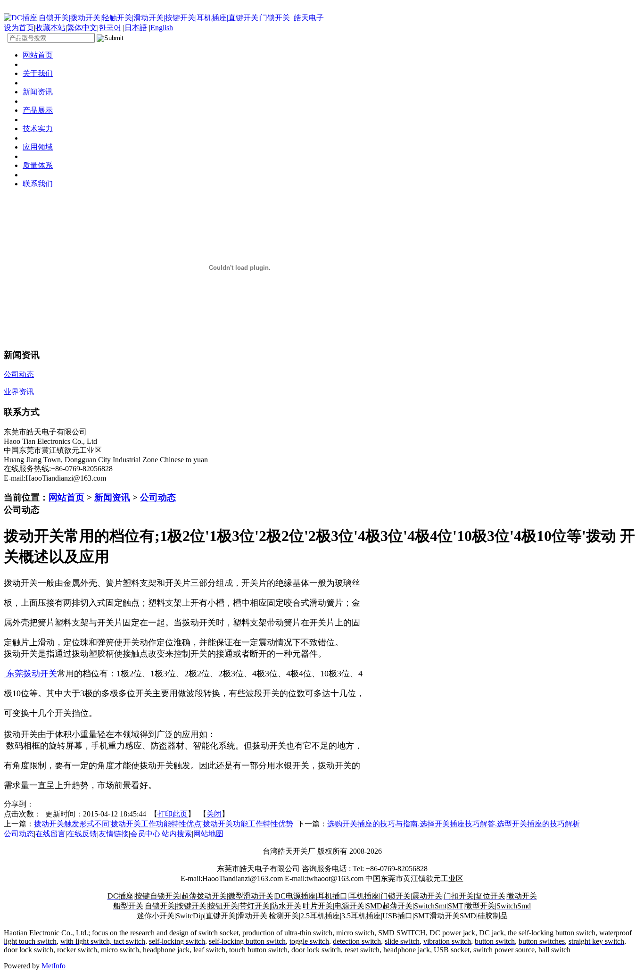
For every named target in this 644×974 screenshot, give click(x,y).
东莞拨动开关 (30, 673)
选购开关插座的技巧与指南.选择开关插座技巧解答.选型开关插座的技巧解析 (453, 824)
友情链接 (114, 834)
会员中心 (145, 834)
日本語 (135, 28)
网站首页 (66, 497)
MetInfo (53, 966)
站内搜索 (177, 834)
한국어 (110, 28)
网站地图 (208, 834)
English (161, 28)
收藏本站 (50, 28)
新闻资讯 (112, 497)
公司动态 (158, 497)
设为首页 (19, 28)
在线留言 (50, 834)
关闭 (214, 814)
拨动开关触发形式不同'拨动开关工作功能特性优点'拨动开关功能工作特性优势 (163, 824)
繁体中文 (82, 28)
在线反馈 (82, 834)
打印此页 (172, 814)
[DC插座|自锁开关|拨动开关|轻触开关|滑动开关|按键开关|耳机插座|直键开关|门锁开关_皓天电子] (164, 18)
